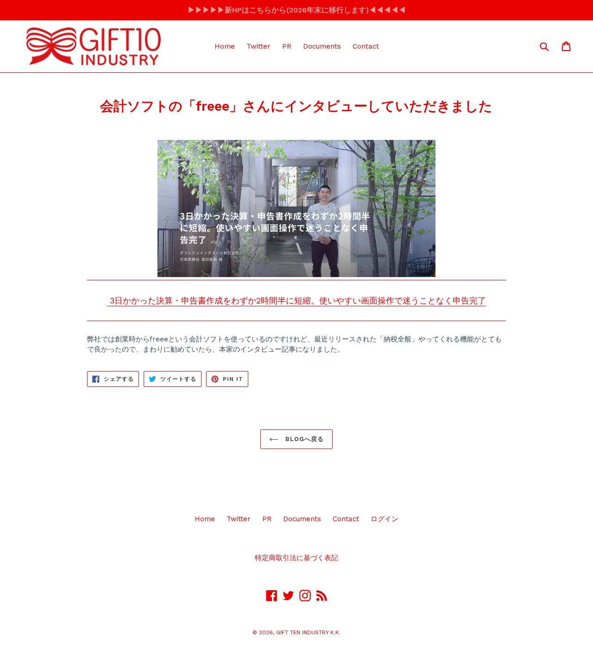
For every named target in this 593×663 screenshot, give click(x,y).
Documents (322, 46)
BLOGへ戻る (303, 439)
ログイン (384, 519)
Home (224, 46)
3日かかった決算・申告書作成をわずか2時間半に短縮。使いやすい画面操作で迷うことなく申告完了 (296, 300)
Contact (366, 46)
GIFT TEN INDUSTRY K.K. (308, 632)
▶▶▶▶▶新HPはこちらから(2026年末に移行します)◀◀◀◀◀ (297, 10)
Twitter (258, 46)
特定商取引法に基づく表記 (296, 558)
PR (286, 46)
